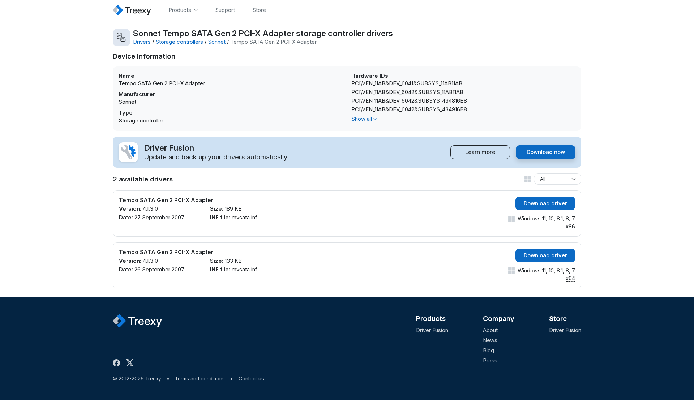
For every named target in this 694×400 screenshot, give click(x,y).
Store (558, 318)
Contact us (251, 379)
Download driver (545, 203)
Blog (488, 350)
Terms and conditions (200, 379)
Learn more (480, 152)
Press (490, 360)
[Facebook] (118, 362)
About (490, 330)
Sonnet (217, 41)
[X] (131, 362)
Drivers (142, 41)
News (490, 340)
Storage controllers (179, 41)
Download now (546, 152)
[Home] (132, 10)
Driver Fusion (432, 330)
